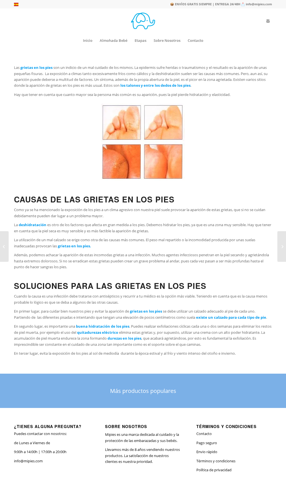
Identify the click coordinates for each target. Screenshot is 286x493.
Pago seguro (206, 442)
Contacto (204, 433)
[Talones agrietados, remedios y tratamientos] (281, 246)
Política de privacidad (214, 469)
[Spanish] (16, 5)
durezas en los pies (124, 338)
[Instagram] (268, 21)
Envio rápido (206, 451)
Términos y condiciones (215, 460)
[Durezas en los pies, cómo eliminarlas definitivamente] (4, 246)
